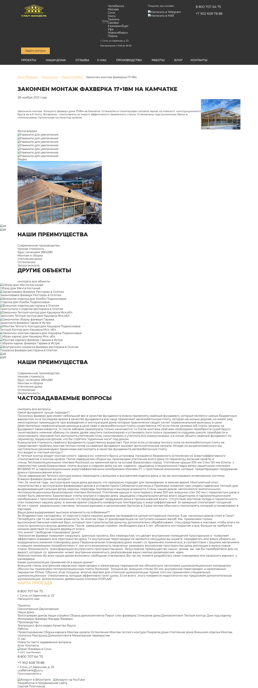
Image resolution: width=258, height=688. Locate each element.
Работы (158, 60)
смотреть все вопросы (34, 409)
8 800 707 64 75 (208, 7)
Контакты (199, 60)
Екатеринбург (118, 26)
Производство (129, 60)
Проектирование (30, 632)
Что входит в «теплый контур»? (40, 452)
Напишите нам (28, 599)
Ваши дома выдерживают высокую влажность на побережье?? (64, 512)
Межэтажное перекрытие (91, 635)
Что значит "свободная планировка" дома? (49, 532)
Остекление (100, 632)
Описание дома (149, 615)
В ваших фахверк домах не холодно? (44, 479)
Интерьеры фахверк (32, 619)
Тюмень (113, 19)
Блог (178, 60)
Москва (113, 9)
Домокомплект (172, 615)
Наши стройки (58, 615)
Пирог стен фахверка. (121, 615)
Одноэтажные (28, 609)
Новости (24, 642)
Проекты (28, 60)
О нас (102, 60)
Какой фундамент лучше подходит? (44, 412)
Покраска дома (157, 632)
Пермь (113, 36)
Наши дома (56, 60)
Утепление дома (181, 632)
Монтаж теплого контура (127, 632)
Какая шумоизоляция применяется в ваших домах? (56, 562)
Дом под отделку (219, 615)
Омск (112, 16)
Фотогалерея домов (32, 615)
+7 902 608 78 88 (209, 14)
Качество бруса (64, 625)
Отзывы (82, 60)
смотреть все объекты (34, 281)
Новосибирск (118, 32)
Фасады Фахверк (60, 619)
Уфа (110, 29)
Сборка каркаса (55, 632)
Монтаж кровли (78, 632)
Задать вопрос (35, 50)
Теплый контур (195, 615)
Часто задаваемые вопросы (51, 642)
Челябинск (116, 6)
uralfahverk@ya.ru (30, 670)
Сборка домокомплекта (87, 615)
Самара (113, 22)
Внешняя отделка (207, 632)
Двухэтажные (49, 609)
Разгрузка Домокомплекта (51, 635)
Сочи (105, 21)
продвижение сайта (52, 683)
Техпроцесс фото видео (35, 625)
